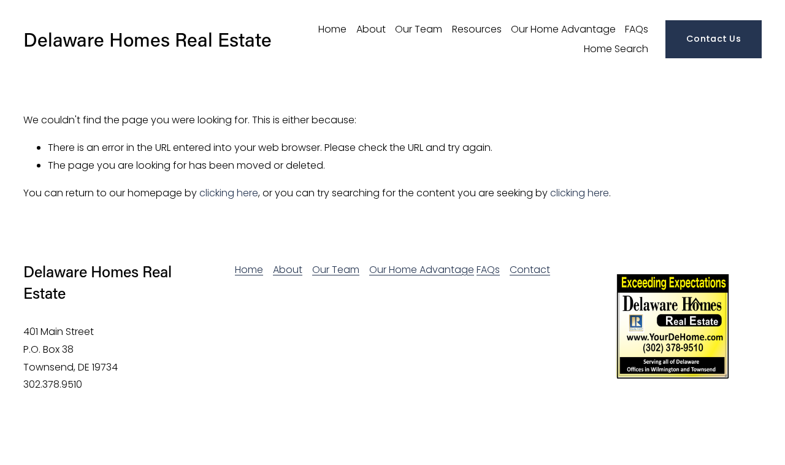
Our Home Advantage (563, 29)
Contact (530, 270)
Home (332, 29)
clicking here (228, 193)
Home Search (616, 49)
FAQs (636, 29)
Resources (477, 29)
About (371, 29)
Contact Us (713, 39)
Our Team (418, 29)
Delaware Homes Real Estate (147, 39)
